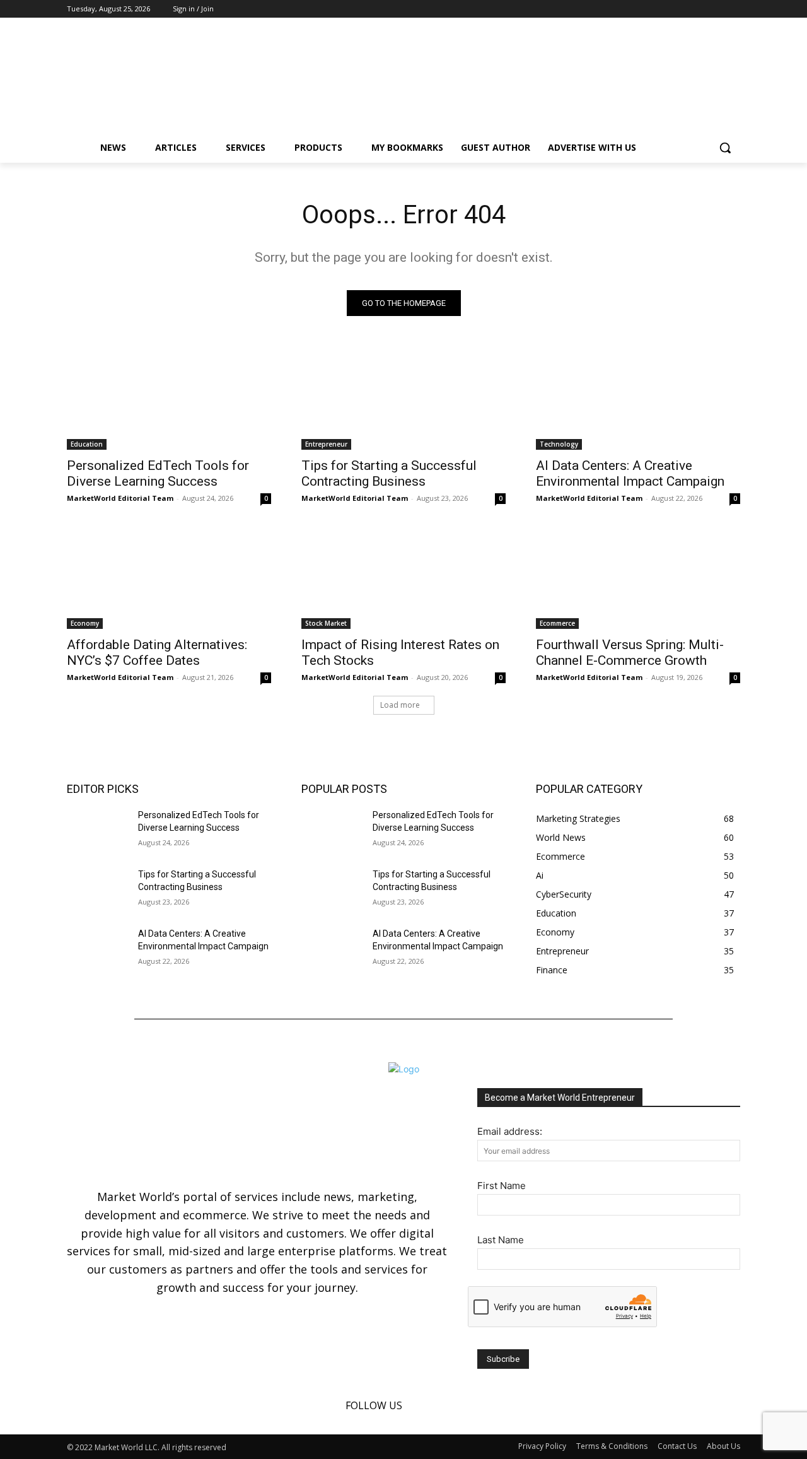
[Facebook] (698, 9)
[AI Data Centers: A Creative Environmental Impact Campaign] (638, 399)
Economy (85, 623)
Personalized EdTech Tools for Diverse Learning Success (158, 473)
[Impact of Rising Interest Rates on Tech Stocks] (403, 578)
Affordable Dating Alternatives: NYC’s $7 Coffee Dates (157, 652)
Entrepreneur (326, 444)
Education (87, 444)
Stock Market (326, 623)
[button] (725, 147)
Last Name (500, 1240)
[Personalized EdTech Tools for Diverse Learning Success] (169, 399)
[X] (733, 9)
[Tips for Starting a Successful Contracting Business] (403, 399)
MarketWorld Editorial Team (120, 498)
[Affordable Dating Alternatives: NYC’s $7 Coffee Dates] (169, 578)
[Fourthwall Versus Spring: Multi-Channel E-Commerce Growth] (638, 578)
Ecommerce (557, 623)
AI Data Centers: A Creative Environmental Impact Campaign (630, 473)
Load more (400, 705)
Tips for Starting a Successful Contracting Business (389, 473)
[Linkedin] (715, 9)
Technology (559, 444)
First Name (501, 1186)
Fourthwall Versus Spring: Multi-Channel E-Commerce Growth (630, 652)
